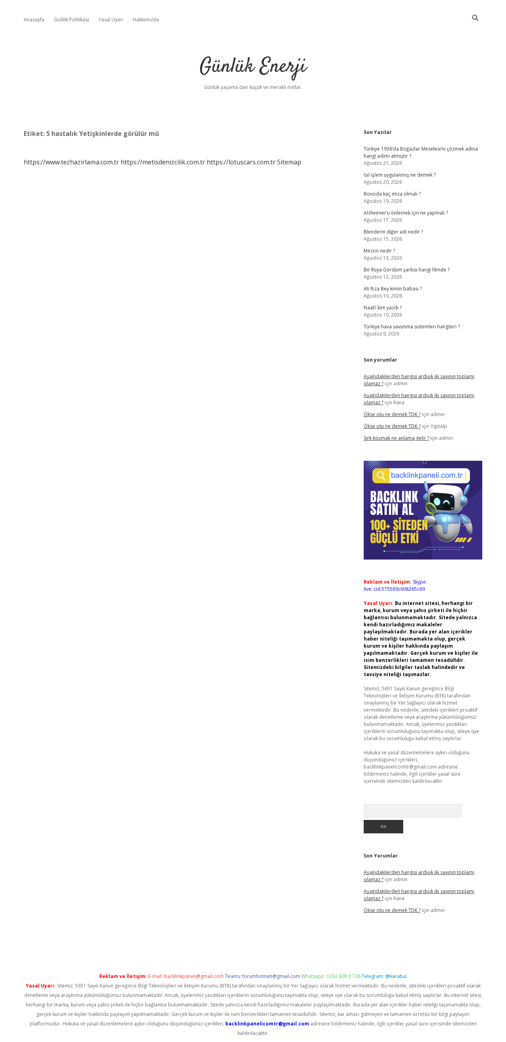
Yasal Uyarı (110, 19)
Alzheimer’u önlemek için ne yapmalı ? (406, 212)
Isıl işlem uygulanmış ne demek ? (400, 174)
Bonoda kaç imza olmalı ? (392, 193)
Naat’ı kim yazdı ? (383, 307)
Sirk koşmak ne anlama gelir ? (396, 438)
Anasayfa (34, 19)
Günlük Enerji (253, 67)
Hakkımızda (146, 19)
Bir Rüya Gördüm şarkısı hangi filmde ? (406, 269)
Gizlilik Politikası (71, 19)
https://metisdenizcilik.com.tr (163, 162)
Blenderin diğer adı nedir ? (393, 231)
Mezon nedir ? (379, 250)
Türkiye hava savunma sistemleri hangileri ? (412, 326)
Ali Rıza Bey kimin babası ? (393, 288)
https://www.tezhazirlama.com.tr (71, 162)
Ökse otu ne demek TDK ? (392, 414)
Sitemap (289, 162)
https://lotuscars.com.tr (241, 162)
